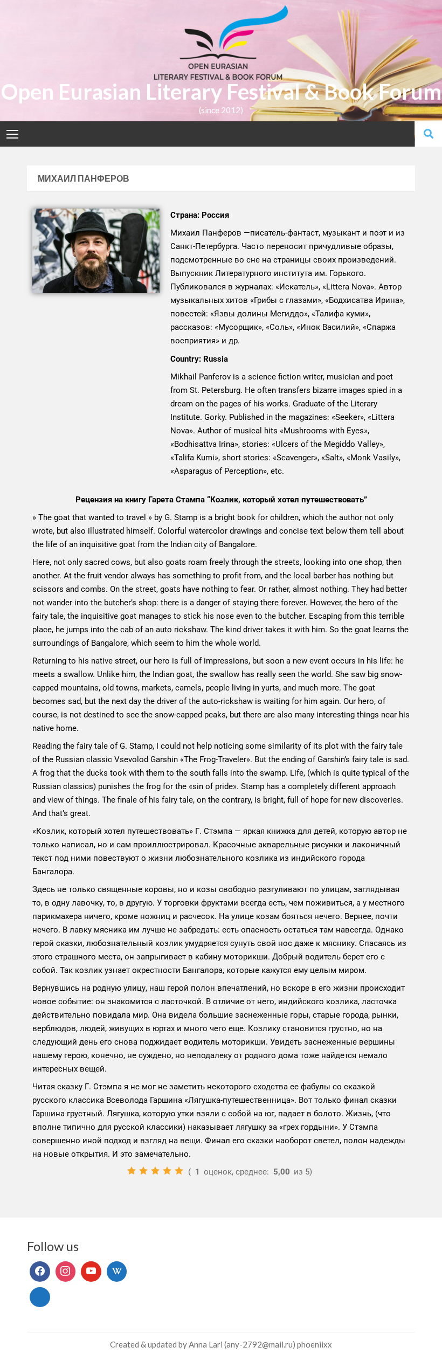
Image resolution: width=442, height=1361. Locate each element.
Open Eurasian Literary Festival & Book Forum (221, 92)
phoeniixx (314, 1344)
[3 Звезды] (155, 1170)
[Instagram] (66, 1271)
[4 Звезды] (167, 1170)
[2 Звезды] (143, 1170)
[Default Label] (91, 1271)
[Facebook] (40, 1271)
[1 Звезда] (131, 1170)
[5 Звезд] (179, 1170)
